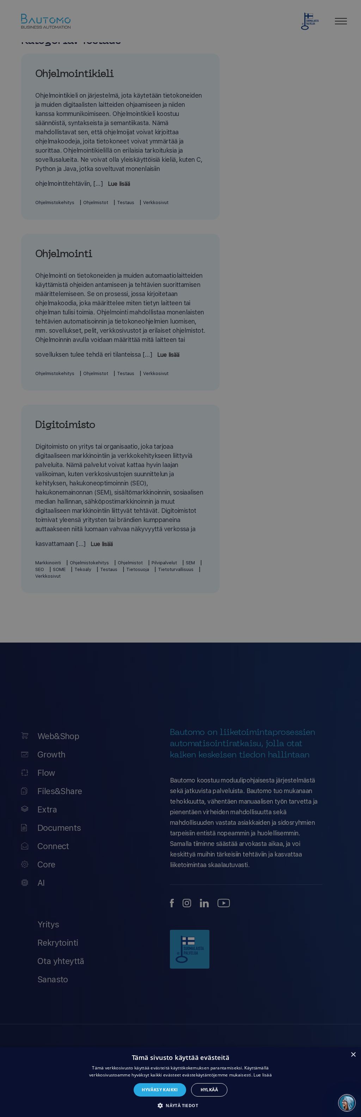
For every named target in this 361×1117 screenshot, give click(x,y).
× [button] (353, 1054)
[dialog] (180, 1082)
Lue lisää (262, 1075)
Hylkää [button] (209, 1090)
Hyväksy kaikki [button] (160, 1090)
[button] (180, 1105)
